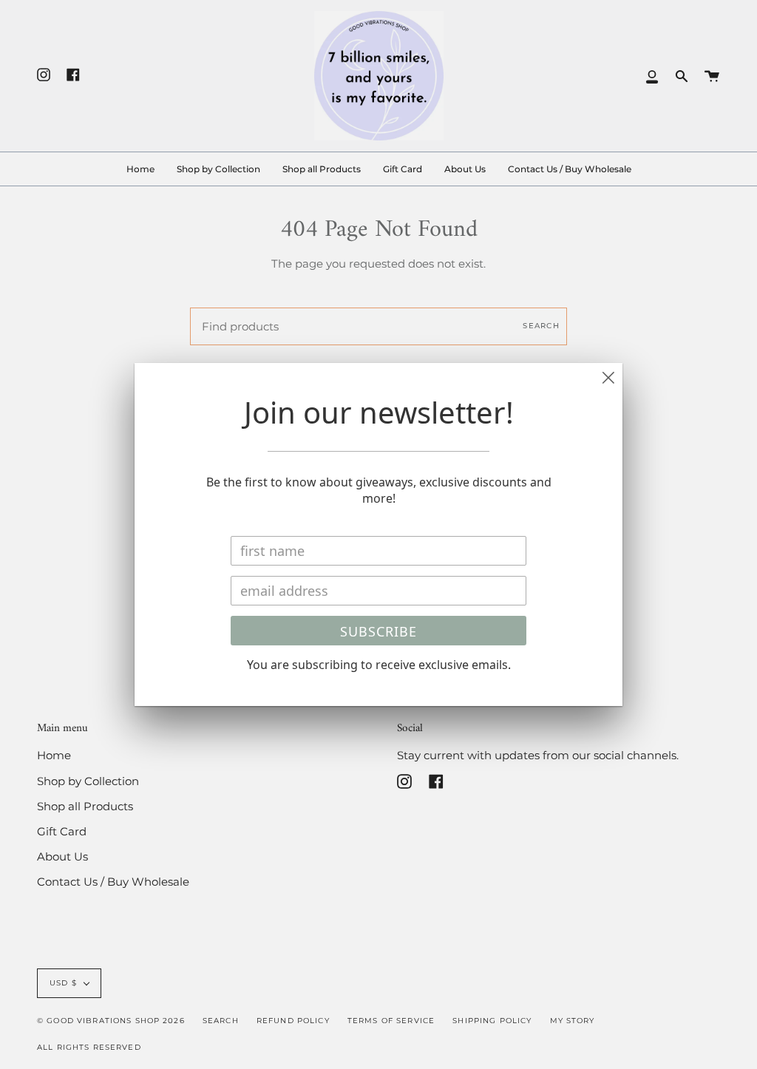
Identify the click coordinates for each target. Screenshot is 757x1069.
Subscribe (378, 631)
